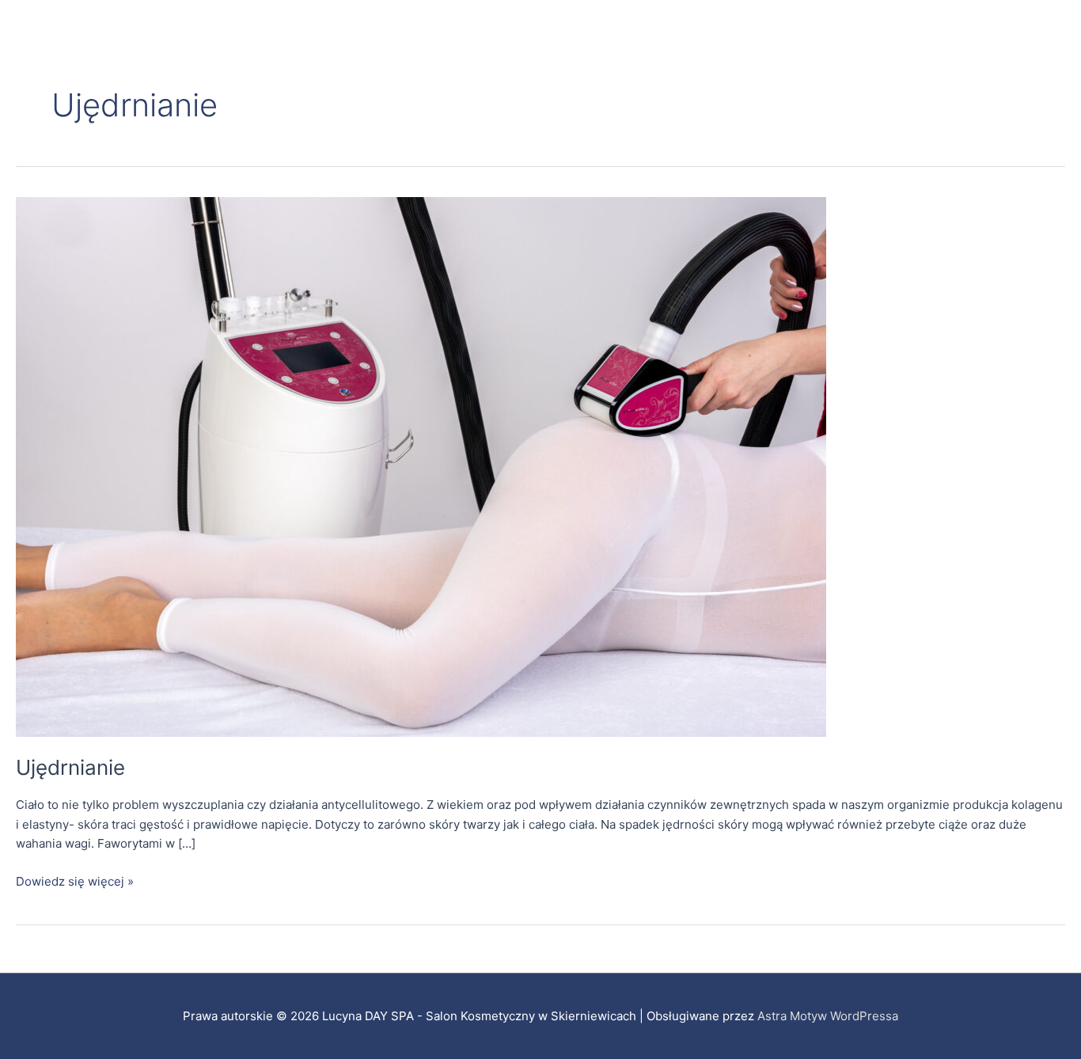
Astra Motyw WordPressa (827, 1015)
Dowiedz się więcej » (75, 880)
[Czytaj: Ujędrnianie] (421, 465)
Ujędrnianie (70, 767)
